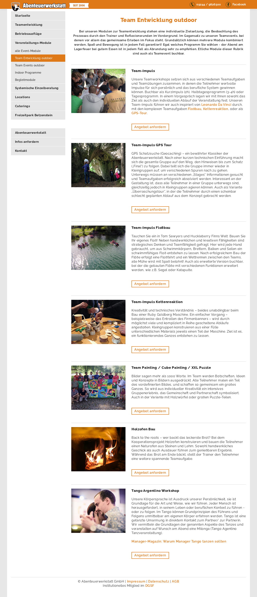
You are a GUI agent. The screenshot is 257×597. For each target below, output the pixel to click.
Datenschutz (159, 581)
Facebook (239, 4)
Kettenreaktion (215, 109)
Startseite (22, 15)
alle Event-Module (28, 50)
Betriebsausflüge (28, 34)
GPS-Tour (139, 113)
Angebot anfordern (150, 127)
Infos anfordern (27, 142)
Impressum (136, 581)
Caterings (22, 106)
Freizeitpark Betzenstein (34, 115)
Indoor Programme (28, 72)
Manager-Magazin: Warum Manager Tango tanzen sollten (179, 541)
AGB (175, 581)
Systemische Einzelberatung (37, 88)
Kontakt (21, 151)
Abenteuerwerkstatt (30, 133)
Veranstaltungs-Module (33, 43)
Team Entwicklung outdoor (33, 58)
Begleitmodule (25, 79)
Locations (22, 97)
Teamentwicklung (29, 25)
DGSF (149, 586)
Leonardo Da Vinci (217, 105)
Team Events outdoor (30, 65)
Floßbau (194, 109)
